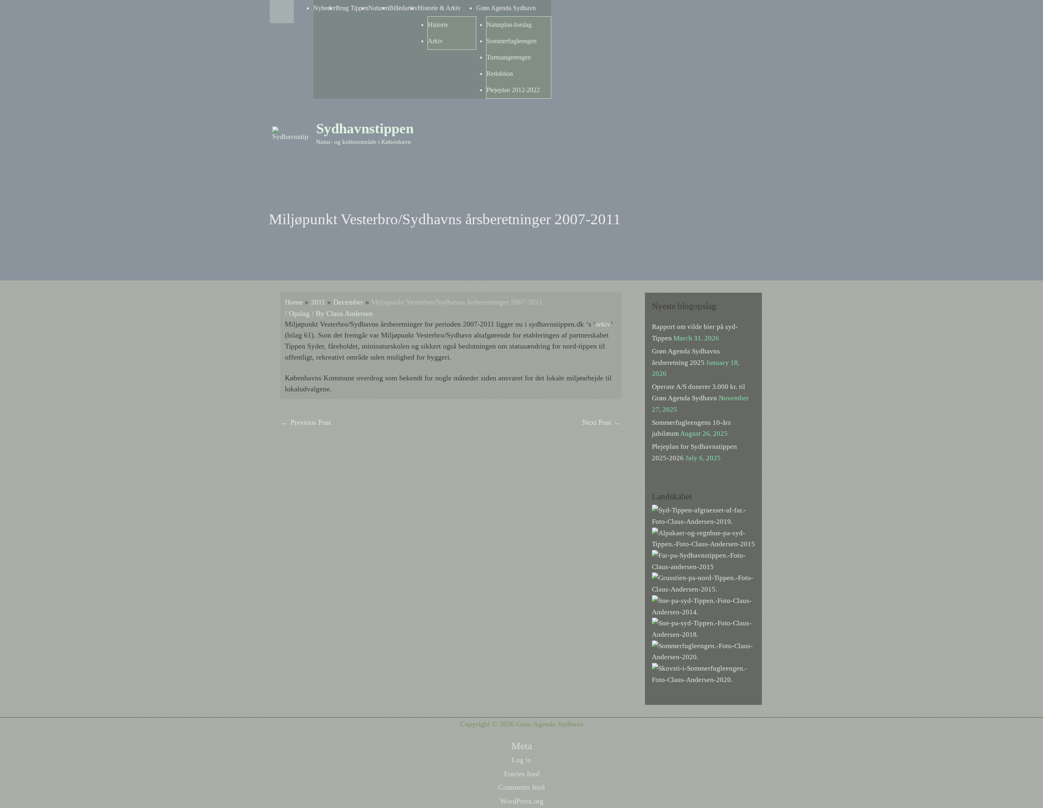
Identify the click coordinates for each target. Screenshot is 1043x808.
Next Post (601, 422)
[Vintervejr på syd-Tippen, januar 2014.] (703, 605)
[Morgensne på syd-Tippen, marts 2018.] (703, 628)
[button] (762, 122)
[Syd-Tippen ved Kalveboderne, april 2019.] (703, 515)
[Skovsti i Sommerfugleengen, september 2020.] (703, 674)
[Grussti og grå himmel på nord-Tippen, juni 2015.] (703, 583)
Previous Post (306, 422)
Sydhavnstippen (365, 129)
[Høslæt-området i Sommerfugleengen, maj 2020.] (703, 651)
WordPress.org (522, 801)
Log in (521, 760)
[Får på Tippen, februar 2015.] (703, 561)
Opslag (299, 313)
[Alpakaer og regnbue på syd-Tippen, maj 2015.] (703, 538)
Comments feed (521, 787)
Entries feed (521, 774)
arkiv (603, 324)
